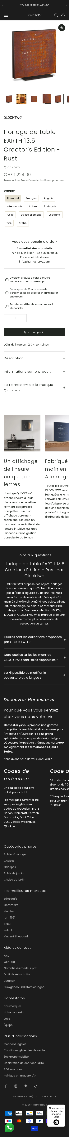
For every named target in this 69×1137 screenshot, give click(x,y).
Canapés (10, 867)
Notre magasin (14, 1012)
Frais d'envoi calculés (34, 180)
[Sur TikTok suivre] (36, 1086)
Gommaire (11, 905)
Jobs (7, 1019)
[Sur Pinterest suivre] (26, 1086)
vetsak (8, 930)
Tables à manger (15, 854)
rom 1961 (9, 917)
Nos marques (12, 1006)
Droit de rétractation (17, 974)
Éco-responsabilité (16, 1057)
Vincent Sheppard (16, 936)
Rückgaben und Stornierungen (24, 987)
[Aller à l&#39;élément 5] (58, 99)
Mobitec (9, 911)
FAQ (6, 955)
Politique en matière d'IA (20, 1075)
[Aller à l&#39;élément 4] (46, 99)
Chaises (9, 861)
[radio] (12, 198)
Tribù (7, 924)
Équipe (8, 1025)
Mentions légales (15, 1044)
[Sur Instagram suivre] (16, 1086)
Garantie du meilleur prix (20, 968)
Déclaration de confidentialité (24, 1063)
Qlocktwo (12, 167)
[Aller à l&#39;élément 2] (21, 99)
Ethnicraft (10, 899)
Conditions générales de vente (24, 1050)
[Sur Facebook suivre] (6, 1086)
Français (47, 1096)
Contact (9, 962)
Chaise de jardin (14, 880)
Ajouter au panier (34, 332)
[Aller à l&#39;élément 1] (9, 99)
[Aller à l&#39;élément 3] (33, 99)
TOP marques (13, 1069)
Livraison (9, 981)
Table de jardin (14, 873)
